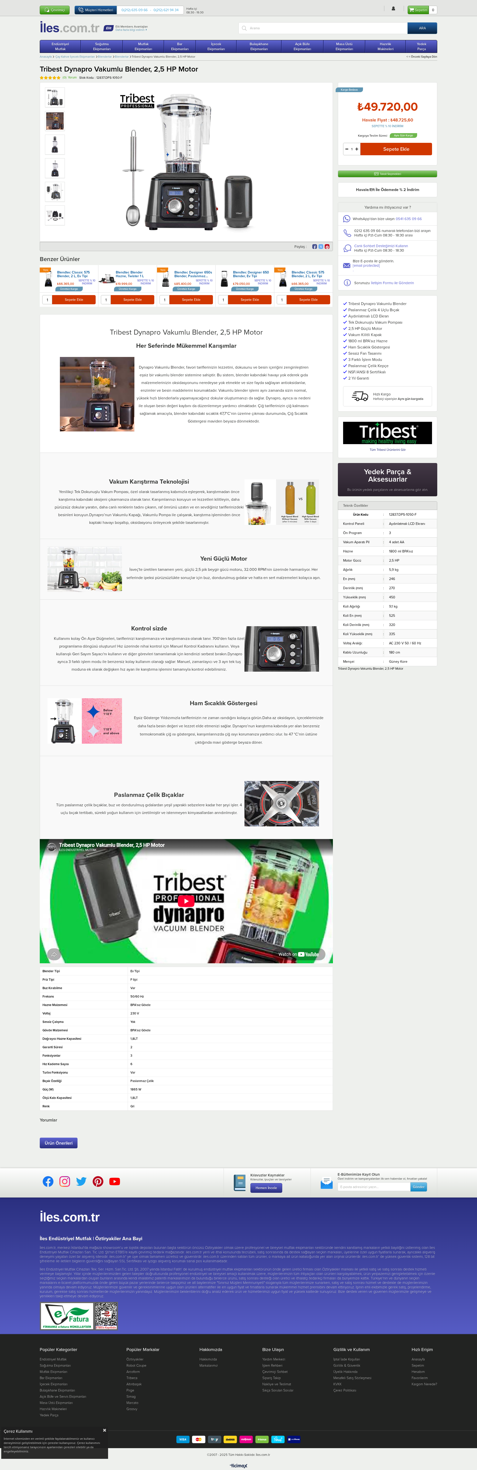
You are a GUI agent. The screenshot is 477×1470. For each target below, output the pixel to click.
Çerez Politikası (344, 1390)
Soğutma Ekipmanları (102, 46)
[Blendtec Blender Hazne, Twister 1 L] (107, 278)
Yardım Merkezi (273, 1359)
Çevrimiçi (58, 10)
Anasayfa (418, 1359)
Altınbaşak (134, 1384)
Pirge (130, 1390)
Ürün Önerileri (59, 1143)
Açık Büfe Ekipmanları (302, 46)
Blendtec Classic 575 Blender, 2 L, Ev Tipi (73, 274)
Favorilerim (420, 1377)
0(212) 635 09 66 (134, 9)
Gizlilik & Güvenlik (346, 1365)
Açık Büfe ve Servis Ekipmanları (63, 1396)
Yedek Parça (421, 46)
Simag (131, 1396)
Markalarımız (208, 1365)
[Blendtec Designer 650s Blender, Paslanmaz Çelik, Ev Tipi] (165, 278)
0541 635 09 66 (409, 218)
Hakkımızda (208, 1359)
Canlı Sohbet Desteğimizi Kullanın (381, 245)
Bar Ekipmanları (180, 46)
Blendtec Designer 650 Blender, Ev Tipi (251, 274)
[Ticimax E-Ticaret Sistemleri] (238, 1466)
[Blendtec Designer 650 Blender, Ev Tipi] (224, 278)
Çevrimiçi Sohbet (275, 1371)
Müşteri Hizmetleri (99, 9)
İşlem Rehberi (272, 1365)
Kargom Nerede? (424, 1384)
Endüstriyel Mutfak (60, 46)
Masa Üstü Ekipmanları (344, 46)
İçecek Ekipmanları (216, 46)
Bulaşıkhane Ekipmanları (259, 46)
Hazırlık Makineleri (386, 46)
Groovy (131, 1408)
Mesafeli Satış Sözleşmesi (352, 1377)
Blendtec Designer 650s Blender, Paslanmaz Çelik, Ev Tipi (193, 274)
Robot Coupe (136, 1365)
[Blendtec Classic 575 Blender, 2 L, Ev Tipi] (48, 278)
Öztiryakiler (134, 1359)
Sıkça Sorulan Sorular (277, 1390)
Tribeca (131, 1377)
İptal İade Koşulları (346, 1359)
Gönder (419, 1186)
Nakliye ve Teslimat (276, 1384)
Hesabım (418, 1371)
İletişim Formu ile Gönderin (392, 282)
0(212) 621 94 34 (166, 9)
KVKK (337, 1384)
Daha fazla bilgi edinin (130, 30)
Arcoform (133, 1371)
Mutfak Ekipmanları (143, 46)
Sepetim (418, 1365)
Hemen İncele (266, 1187)
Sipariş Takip (271, 1377)
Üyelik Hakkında (345, 1371)
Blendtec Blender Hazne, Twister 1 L (130, 274)
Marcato (132, 1402)
